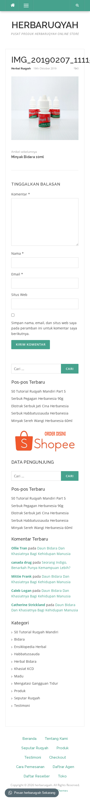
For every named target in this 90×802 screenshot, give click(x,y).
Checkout (57, 757)
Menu (24, 5)
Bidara (19, 639)
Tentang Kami (56, 738)
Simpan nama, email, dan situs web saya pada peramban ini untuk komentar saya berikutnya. (44, 328)
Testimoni (22, 705)
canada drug (21, 562)
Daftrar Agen (63, 767)
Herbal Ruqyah (21, 68)
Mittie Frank (21, 576)
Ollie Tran (19, 548)
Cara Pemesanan (30, 767)
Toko (62, 776)
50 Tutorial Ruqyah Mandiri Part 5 (38, 391)
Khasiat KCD (24, 668)
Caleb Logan (21, 590)
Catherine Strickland (28, 604)
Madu (19, 676)
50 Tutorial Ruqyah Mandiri (36, 632)
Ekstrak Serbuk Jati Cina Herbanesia (40, 406)
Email (17, 274)
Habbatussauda (27, 654)
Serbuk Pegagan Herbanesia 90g (37, 398)
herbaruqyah (45, 25)
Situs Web (19, 294)
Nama (17, 253)
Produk (19, 690)
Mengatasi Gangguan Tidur (36, 683)
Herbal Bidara (25, 661)
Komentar (20, 194)
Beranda (29, 738)
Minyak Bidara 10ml (27, 157)
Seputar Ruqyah (27, 698)
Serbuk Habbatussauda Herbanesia (39, 413)
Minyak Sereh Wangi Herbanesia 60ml (41, 420)
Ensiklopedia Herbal (30, 646)
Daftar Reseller (37, 776)
